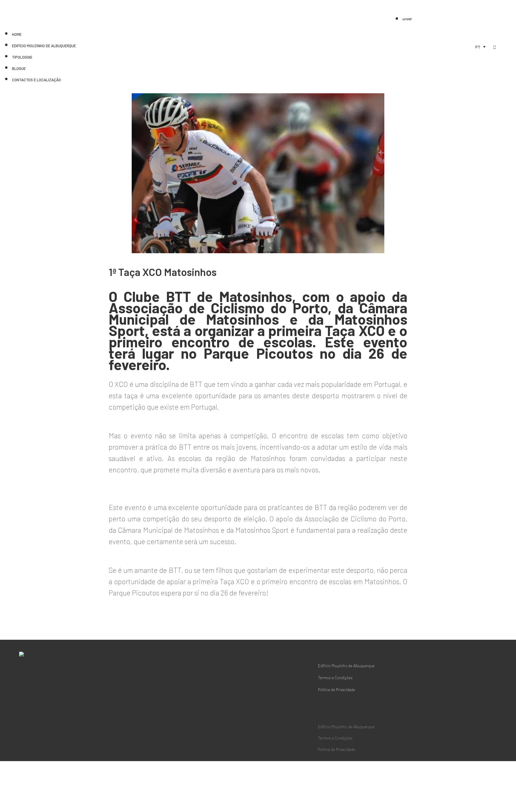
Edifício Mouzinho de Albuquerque (44, 45)
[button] (340, 707)
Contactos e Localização (36, 79)
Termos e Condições (335, 677)
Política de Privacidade (336, 689)
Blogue (19, 68)
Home (407, 19)
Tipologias (22, 57)
